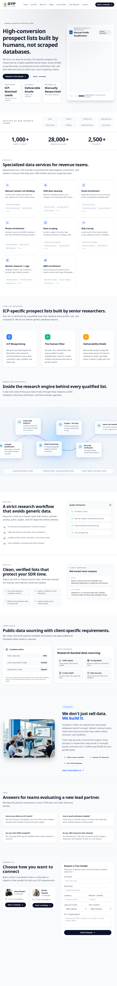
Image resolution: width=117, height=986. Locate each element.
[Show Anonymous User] (79, 95)
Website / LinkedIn (96, 899)
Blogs (51, 4)
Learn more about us (71, 773)
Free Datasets (74, 4)
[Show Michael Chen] (73, 95)
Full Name (68, 880)
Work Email (68, 889)
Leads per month (70, 908)
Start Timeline (94, 908)
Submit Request (86, 936)
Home (25, 4)
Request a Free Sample (14, 80)
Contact (85, 4)
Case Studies (61, 4)
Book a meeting (103, 4)
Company (67, 899)
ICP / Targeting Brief (72, 917)
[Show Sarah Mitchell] (69, 95)
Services (34, 4)
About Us (43, 4)
